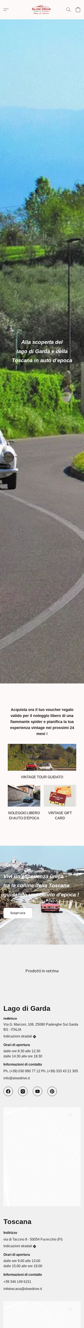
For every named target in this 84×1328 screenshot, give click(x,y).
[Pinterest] (52, 1091)
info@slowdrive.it (16, 1078)
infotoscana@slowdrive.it (22, 1289)
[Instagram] (23, 1091)
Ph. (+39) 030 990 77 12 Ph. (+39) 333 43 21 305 (40, 1071)
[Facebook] (8, 1091)
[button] (42, 9)
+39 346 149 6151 (17, 1282)
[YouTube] (37, 1091)
